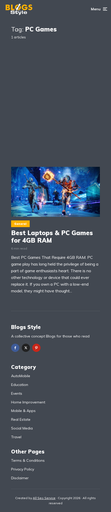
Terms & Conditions (28, 460)
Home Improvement (28, 402)
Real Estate (20, 419)
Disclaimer (20, 478)
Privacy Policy (22, 469)
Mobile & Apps (23, 410)
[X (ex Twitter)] (26, 348)
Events (16, 393)
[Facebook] (15, 348)
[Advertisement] (55, 99)
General (20, 224)
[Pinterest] (36, 348)
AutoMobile (20, 376)
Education (19, 384)
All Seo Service (44, 498)
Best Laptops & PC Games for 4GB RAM (52, 236)
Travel (16, 437)
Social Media (22, 428)
